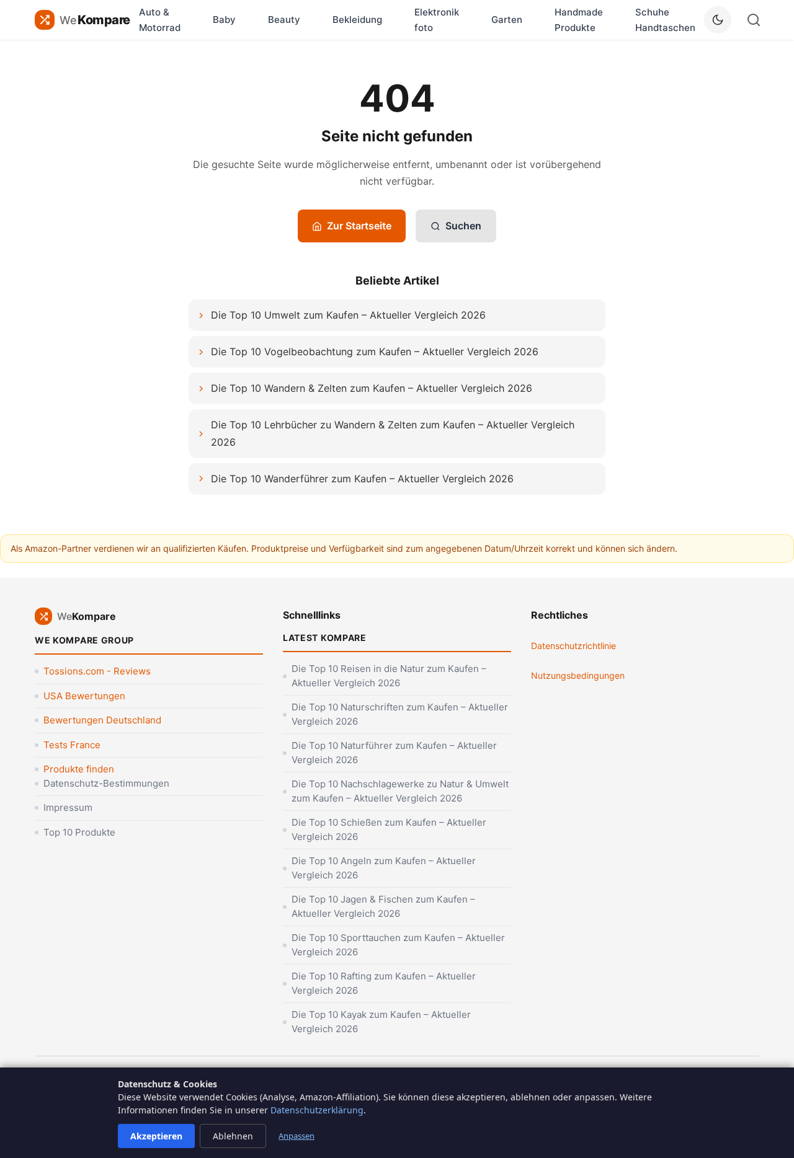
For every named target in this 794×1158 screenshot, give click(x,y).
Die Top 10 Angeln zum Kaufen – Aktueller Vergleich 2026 (384, 868)
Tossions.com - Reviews (97, 671)
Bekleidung (357, 19)
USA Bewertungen (84, 696)
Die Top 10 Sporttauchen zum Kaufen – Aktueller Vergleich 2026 (398, 945)
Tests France (71, 745)
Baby (224, 19)
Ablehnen (233, 1136)
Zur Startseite (359, 225)
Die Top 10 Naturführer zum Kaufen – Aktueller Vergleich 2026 (394, 753)
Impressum (67, 807)
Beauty (284, 19)
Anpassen (296, 1135)
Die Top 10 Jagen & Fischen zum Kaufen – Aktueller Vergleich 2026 (383, 906)
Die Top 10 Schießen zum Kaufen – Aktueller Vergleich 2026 (389, 829)
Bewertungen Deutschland (102, 720)
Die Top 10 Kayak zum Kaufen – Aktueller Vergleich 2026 (381, 1022)
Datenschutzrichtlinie (573, 645)
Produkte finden (78, 769)
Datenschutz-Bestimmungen (106, 783)
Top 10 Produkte (79, 832)
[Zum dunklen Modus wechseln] (717, 19)
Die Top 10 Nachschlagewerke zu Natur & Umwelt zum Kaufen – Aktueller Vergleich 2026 (400, 791)
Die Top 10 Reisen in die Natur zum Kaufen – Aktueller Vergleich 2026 (389, 676)
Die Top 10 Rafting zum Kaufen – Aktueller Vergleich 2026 (384, 983)
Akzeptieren (156, 1136)
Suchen (463, 225)
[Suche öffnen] (754, 20)
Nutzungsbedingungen (578, 675)
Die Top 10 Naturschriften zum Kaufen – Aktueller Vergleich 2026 (400, 714)
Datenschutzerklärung (317, 1110)
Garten (506, 19)
